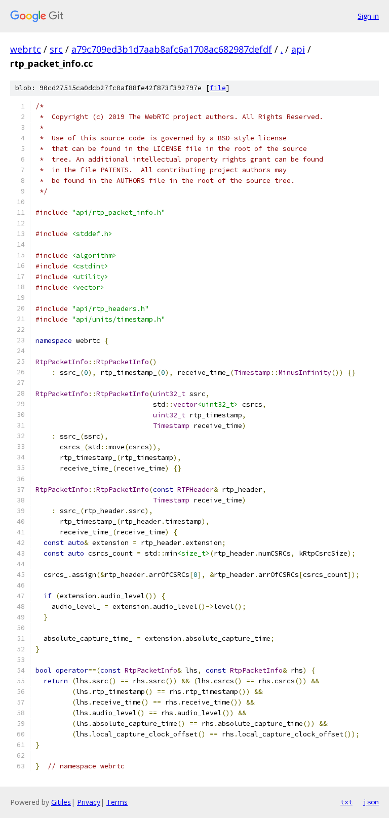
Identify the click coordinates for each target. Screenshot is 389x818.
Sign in (368, 16)
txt (346, 801)
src (56, 49)
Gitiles (61, 802)
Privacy (88, 802)
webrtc (25, 49)
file (218, 88)
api (298, 49)
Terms (117, 802)
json (371, 801)
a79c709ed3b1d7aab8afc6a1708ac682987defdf (171, 49)
